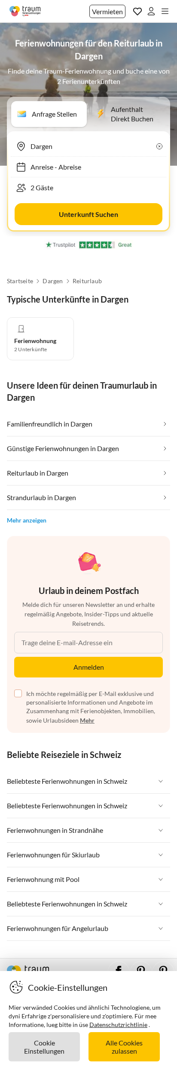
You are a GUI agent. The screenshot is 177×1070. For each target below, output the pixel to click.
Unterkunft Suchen (88, 214)
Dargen (53, 281)
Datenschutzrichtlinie (118, 1024)
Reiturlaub (87, 281)
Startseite (20, 281)
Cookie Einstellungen (44, 1047)
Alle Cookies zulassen (124, 1047)
